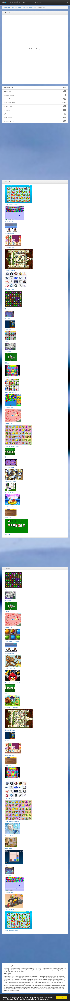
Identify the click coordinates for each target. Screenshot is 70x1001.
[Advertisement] (37, 20)
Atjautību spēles (35, 88)
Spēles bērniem (35, 114)
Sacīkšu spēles (35, 106)
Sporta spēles (35, 117)
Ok (62, 997)
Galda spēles (35, 91)
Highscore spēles (35, 95)
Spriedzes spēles (35, 121)
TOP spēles (37, 2)
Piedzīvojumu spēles (35, 102)
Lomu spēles (35, 99)
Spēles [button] (26, 2)
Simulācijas (35, 110)
